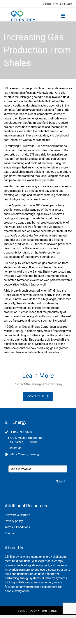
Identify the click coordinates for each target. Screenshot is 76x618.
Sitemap (10, 533)
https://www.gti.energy (25, 454)
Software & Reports (17, 515)
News (56, 4)
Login (69, 4)
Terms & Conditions (17, 527)
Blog (62, 4)
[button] (38, 396)
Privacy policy (14, 521)
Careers (48, 4)
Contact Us (15, 448)
